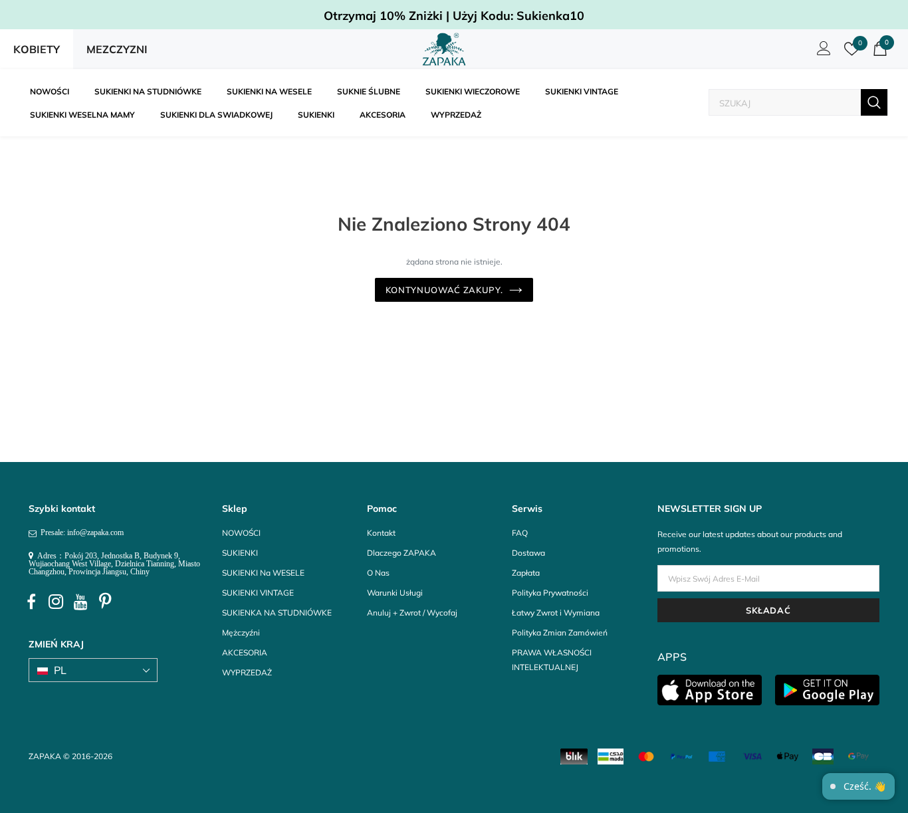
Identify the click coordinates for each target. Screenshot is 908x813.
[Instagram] (56, 602)
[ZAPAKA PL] (444, 49)
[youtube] (80, 602)
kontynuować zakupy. (444, 290)
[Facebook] (31, 602)
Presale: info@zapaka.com (80, 532)
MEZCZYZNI (117, 49)
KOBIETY (36, 49)
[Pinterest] (105, 602)
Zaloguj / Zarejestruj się (821, 52)
